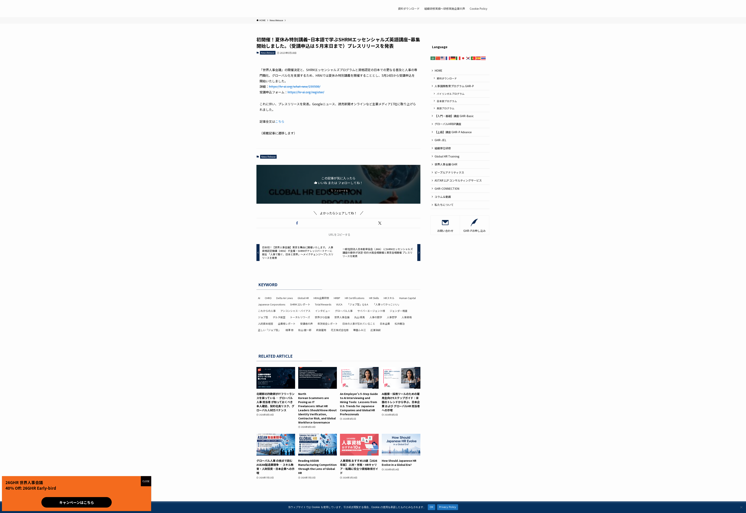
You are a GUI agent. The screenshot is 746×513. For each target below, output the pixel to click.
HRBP (337, 298)
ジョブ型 (263, 317)
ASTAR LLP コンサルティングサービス (460, 180)
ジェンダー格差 (398, 311)
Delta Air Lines (284, 298)
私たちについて (444, 205)
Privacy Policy (447, 507)
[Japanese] (463, 58)
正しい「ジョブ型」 (269, 330)
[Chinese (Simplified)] (438, 58)
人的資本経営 (265, 323)
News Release (267, 52)
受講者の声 (306, 323)
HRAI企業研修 (321, 298)
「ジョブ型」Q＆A (357, 304)
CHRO (268, 298)
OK (431, 507)
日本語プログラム (447, 101)
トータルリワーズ (300, 317)
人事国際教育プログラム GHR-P (454, 86)
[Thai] (483, 58)
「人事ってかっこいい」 (386, 304)
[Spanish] (478, 58)
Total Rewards (323, 304)
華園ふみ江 (359, 330)
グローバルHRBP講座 (448, 124)
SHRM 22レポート (300, 304)
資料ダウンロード (447, 78)
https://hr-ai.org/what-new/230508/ (294, 86)
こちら (279, 121)
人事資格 (407, 317)
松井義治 (400, 323)
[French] (448, 58)
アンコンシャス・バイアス (295, 311)
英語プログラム (445, 108)
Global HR (303, 298)
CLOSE (146, 481)
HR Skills (374, 298)
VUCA (339, 304)
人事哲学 (392, 317)
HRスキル (389, 298)
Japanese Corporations (271, 304)
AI (259, 298)
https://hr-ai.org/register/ (306, 92)
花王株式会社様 (340, 330)
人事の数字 (376, 317)
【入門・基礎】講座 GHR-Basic (454, 116)
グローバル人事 (344, 311)
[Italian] (458, 58)
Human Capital (407, 298)
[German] (453, 58)
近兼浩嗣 (375, 330)
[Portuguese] (473, 58)
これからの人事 (267, 311)
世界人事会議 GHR (446, 164)
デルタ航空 (279, 317)
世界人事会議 (341, 317)
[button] (297, 223)
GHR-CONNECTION (447, 188)
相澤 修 (289, 330)
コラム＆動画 (443, 196)
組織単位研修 (443, 148)
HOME (438, 70)
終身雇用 (321, 330)
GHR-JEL (440, 140)
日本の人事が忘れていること (358, 323)
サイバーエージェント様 (371, 311)
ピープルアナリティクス (449, 172)
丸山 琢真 (359, 317)
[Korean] (468, 58)
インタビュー (322, 311)
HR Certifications (354, 298)
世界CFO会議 (322, 317)
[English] (443, 58)
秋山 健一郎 (304, 330)
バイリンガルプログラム (451, 94)
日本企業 (385, 323)
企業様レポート (286, 323)
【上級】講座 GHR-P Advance (453, 132)
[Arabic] (433, 58)
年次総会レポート (327, 323)
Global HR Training (447, 156)
